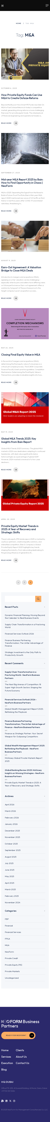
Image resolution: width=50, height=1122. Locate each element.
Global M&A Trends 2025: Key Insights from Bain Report (18, 440)
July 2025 (9, 863)
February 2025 (12, 896)
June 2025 (9, 870)
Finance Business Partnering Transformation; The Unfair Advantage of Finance (24, 643)
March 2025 (10, 889)
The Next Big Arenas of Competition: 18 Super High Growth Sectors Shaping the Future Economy (23, 687)
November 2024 (12, 902)
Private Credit (11, 958)
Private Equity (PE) (13, 965)
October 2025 (11, 843)
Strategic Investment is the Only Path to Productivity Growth (23, 653)
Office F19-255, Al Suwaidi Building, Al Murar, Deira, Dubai (24, 1088)
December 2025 (12, 830)
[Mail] (2, 1101)
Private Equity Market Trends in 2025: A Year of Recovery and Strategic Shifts (19, 529)
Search (38, 599)
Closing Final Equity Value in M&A (20, 354)
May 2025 (9, 876)
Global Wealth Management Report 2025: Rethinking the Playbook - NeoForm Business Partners (25, 748)
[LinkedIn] (6, 1101)
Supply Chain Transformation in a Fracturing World (25, 625)
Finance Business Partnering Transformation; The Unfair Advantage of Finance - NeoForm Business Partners (25, 724)
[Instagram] (14, 1101)
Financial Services (13, 932)
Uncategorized (12, 978)
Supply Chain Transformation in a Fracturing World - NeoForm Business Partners (22, 675)
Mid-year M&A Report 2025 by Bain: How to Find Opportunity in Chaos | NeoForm (22, 183)
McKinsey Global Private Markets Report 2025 (23, 759)
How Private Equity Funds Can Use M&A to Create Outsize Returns (21, 96)
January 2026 (11, 824)
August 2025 (10, 856)
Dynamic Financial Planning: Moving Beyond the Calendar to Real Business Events (25, 616)
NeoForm (9, 951)
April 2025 (9, 883)
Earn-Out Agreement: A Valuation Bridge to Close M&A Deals (21, 269)
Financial (9, 925)
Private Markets (12, 971)
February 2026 (12, 817)
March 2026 (10, 811)
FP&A (7, 938)
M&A (7, 945)
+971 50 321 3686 (8, 1091)
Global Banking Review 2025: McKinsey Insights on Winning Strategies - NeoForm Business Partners (24, 773)
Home (18, 23)
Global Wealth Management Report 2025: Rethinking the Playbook (24, 710)
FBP (7, 919)
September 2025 (13, 850)
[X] (10, 1101)
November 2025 (12, 837)
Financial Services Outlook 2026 (19, 633)
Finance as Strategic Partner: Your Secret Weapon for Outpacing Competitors (24, 735)
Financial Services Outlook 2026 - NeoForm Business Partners (21, 701)
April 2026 (9, 804)
